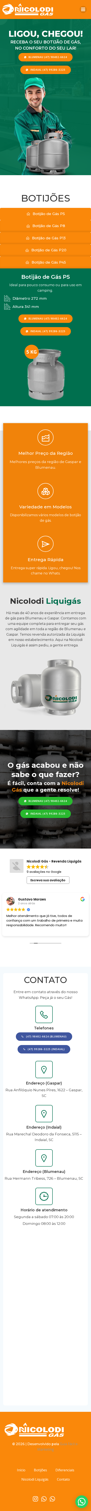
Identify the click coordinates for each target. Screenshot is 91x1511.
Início (21, 1470)
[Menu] (83, 9)
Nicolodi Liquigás (34, 1479)
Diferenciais (64, 1470)
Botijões (40, 1470)
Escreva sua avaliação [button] (47, 880)
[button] (81, 1501)
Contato (63, 1479)
